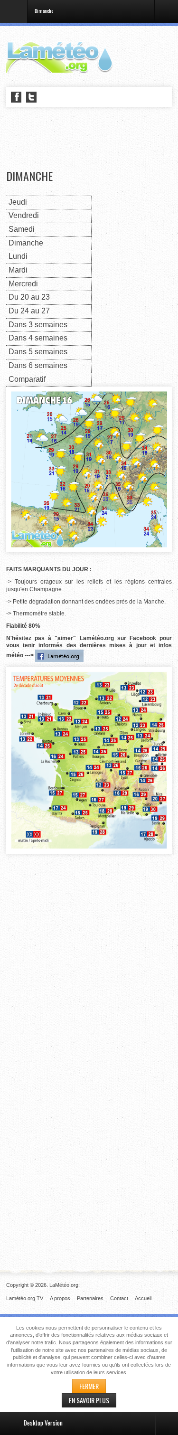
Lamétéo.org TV (24, 1298)
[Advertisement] (92, 139)
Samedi (22, 229)
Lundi (18, 256)
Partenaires (90, 1298)
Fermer (89, 1386)
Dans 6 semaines (38, 365)
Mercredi (23, 284)
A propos (60, 1298)
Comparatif (27, 379)
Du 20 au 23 (29, 297)
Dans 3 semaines (38, 325)
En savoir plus (89, 1400)
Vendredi (24, 215)
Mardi (18, 270)
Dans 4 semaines (38, 338)
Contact (119, 1298)
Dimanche (29, 176)
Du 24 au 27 (29, 311)
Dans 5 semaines (38, 352)
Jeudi (18, 202)
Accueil (143, 1298)
